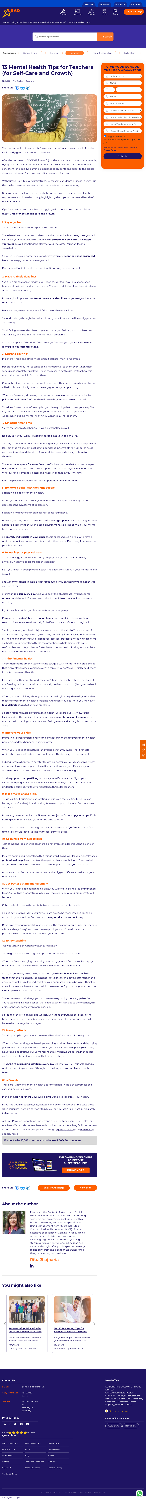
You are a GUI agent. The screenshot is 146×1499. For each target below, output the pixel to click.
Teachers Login (54, 1449)
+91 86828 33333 (27, 1394)
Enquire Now (132, 12)
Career (51, 1455)
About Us (136, 5)
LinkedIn (4, 1424)
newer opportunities (61, 803)
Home (6, 22)
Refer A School (8, 1449)
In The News (7, 1455)
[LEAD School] (11, 13)
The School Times (9, 1474)
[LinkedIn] (32, 1265)
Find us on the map (118, 1411)
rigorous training (65, 1129)
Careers (63, 14)
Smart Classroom (32, 1468)
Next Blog (85, 1187)
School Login (53, 1443)
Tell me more (73, 1140)
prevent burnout (68, 480)
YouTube (27, 1424)
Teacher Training (55, 1468)
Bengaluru (130, 1426)
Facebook (10, 1424)
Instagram (21, 1424)
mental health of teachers (21, 148)
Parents (89, 5)
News (104, 14)
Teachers (120, 5)
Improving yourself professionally (21, 737)
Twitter (15, 1424)
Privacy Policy (10, 1417)
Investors (77, 14)
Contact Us (8, 1380)
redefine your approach (50, 982)
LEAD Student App (10, 1443)
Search (107, 36)
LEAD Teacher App (33, 1443)
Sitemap (5, 1462)
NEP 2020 (6, 1468)
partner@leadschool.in (33, 1386)
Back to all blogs (53, 1187)
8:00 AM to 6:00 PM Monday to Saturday (30, 1406)
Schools (104, 5)
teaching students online (65, 181)
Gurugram (113, 1426)
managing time (40, 888)
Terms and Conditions (34, 1462)
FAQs (27, 1449)
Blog (115, 14)
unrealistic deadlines (54, 298)
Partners (92, 14)
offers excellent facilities (58, 1002)
